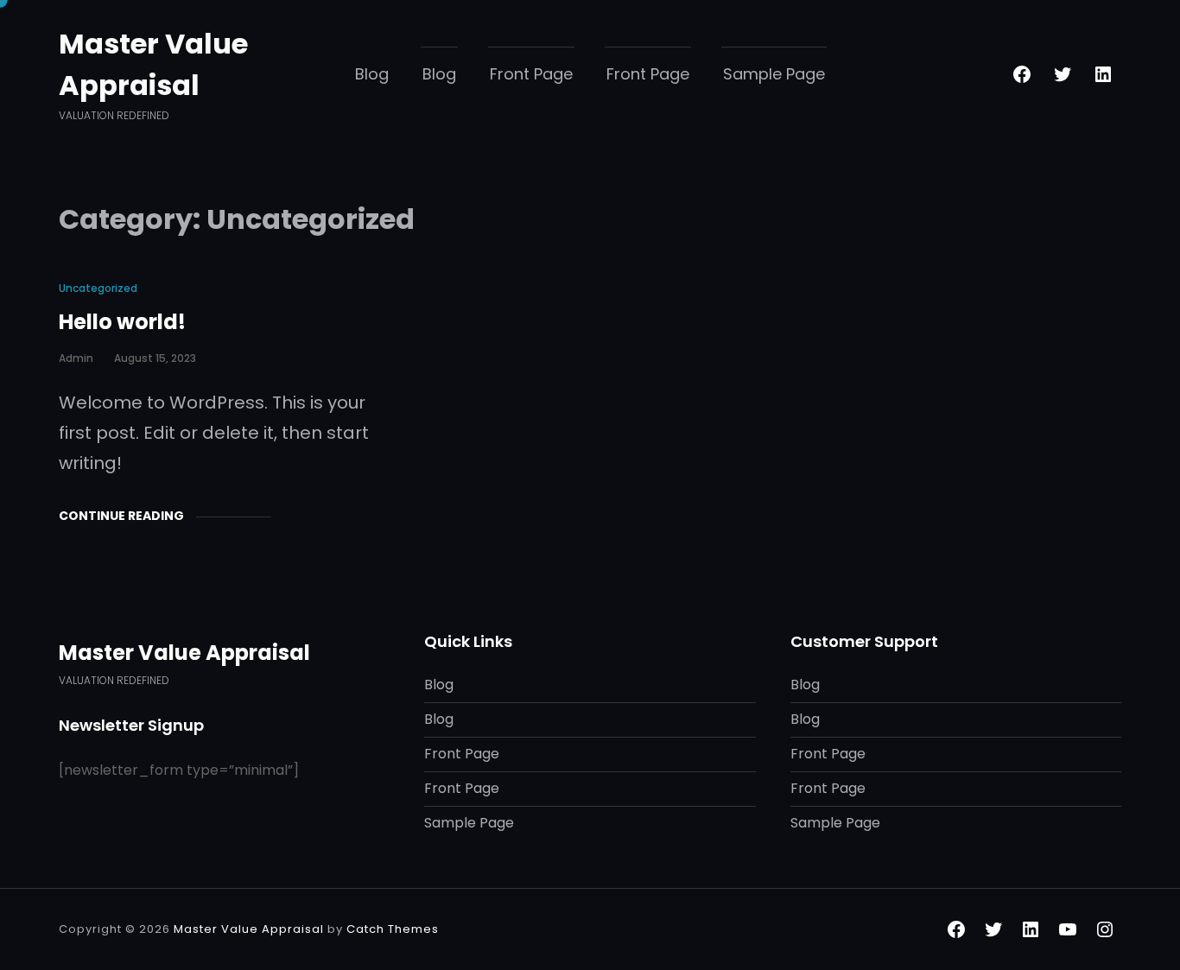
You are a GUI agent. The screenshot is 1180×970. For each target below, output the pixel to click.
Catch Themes (392, 929)
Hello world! (122, 321)
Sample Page (774, 74)
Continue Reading (121, 515)
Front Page (531, 74)
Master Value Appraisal (184, 652)
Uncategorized (98, 288)
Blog (372, 74)
